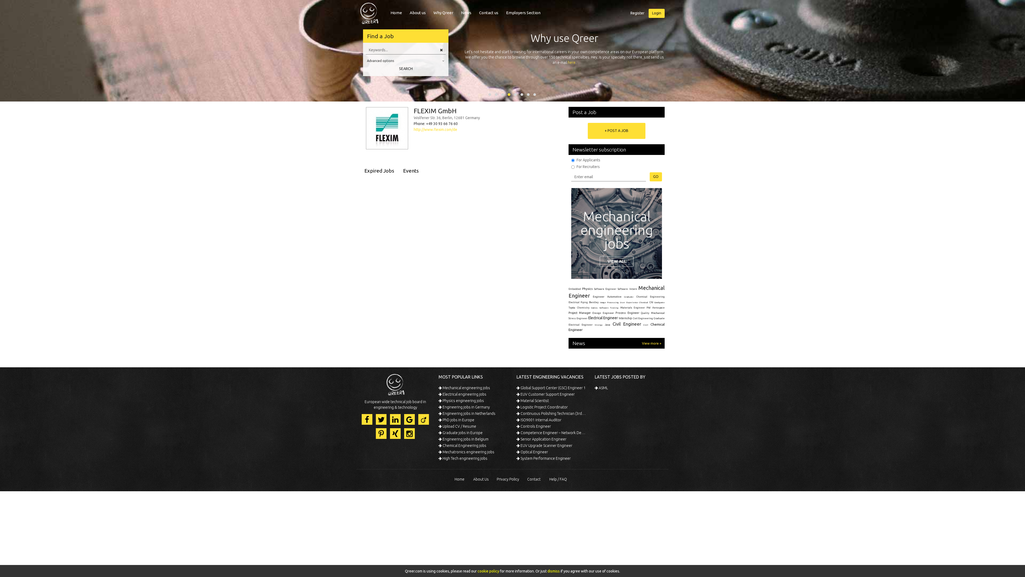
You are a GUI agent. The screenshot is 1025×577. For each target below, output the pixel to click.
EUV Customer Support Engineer (547, 394)
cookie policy (488, 571)
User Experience (629, 302)
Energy (598, 324)
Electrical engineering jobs (464, 394)
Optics (594, 307)
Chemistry (583, 307)
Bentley (594, 302)
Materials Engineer (632, 307)
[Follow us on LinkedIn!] (395, 419)
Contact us (488, 12)
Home (396, 12)
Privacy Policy (508, 479)
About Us (481, 479)
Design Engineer (603, 312)
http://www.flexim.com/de (435, 129)
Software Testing (609, 307)
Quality (645, 313)
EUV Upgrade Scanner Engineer (546, 445)
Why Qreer (443, 12)
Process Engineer (627, 312)
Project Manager (580, 312)
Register (637, 13)
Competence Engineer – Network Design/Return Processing (553, 433)
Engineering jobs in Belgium (465, 439)
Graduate (628, 296)
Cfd (651, 302)
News (466, 12)
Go (656, 176)
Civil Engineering (643, 318)
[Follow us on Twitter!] (381, 419)
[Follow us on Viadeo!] (423, 419)
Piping (584, 302)
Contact (534, 479)
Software (623, 289)
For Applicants (588, 160)
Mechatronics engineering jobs (468, 452)
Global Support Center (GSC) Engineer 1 (553, 388)
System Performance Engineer (545, 458)
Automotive (614, 296)
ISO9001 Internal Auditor (540, 420)
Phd (648, 307)
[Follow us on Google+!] (409, 419)
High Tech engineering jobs (464, 458)
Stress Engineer (578, 318)
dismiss (553, 571)
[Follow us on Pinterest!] (381, 433)
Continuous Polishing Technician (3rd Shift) (553, 413)
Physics (587, 288)
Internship (625, 318)
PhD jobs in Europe (458, 420)
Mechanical (658, 312)
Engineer (598, 296)
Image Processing (609, 302)
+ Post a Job (616, 130)
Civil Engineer (627, 323)
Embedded (575, 289)
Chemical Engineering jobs (464, 445)
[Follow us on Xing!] (395, 433)
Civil (645, 324)
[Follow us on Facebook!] (367, 419)
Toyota (572, 307)
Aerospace (658, 307)
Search (406, 69)
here (571, 62)
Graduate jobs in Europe (462, 433)
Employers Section (523, 12)
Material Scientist (534, 401)
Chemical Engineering (650, 296)
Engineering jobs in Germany (466, 407)
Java (607, 324)
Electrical (574, 302)
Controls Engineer (535, 426)
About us (418, 12)
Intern (633, 288)
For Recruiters (588, 167)
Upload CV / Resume (459, 426)
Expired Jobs (379, 171)
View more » (651, 343)
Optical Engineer (534, 452)
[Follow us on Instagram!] (409, 433)
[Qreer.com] (369, 12)
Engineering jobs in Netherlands (468, 413)
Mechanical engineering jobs (466, 388)
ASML (603, 388)
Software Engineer (605, 289)
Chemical (643, 302)
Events (411, 171)
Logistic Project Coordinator (544, 407)
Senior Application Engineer (543, 439)
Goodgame (659, 302)
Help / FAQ (558, 479)
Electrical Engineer (603, 318)
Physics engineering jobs (463, 401)
